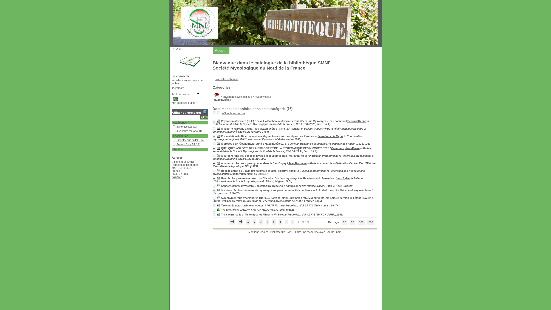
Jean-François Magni (330, 136)
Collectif (260, 186)
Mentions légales (258, 232)
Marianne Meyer (299, 155)
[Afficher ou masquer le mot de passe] (198, 93)
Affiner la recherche (233, 113)
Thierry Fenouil (287, 170)
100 (361, 222)
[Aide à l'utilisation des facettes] (205, 112)
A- (174, 48)
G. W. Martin (275, 205)
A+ (181, 49)
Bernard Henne (356, 121)
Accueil (221, 50)
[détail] (214, 121)
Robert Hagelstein (274, 210)
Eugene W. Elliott (274, 214)
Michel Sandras (305, 190)
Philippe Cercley (232, 201)
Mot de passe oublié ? (185, 102)
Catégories (180, 122)
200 (370, 222)
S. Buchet (291, 143)
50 (352, 222)
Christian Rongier (289, 128)
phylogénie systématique (237, 96)
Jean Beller (343, 178)
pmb (338, 232)
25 (344, 222)
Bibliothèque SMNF (281, 232)
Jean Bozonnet (297, 163)
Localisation (180, 136)
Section (178, 149)
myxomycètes (263, 96)
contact (176, 177)
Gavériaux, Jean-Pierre (345, 148)
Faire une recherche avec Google (314, 232)
